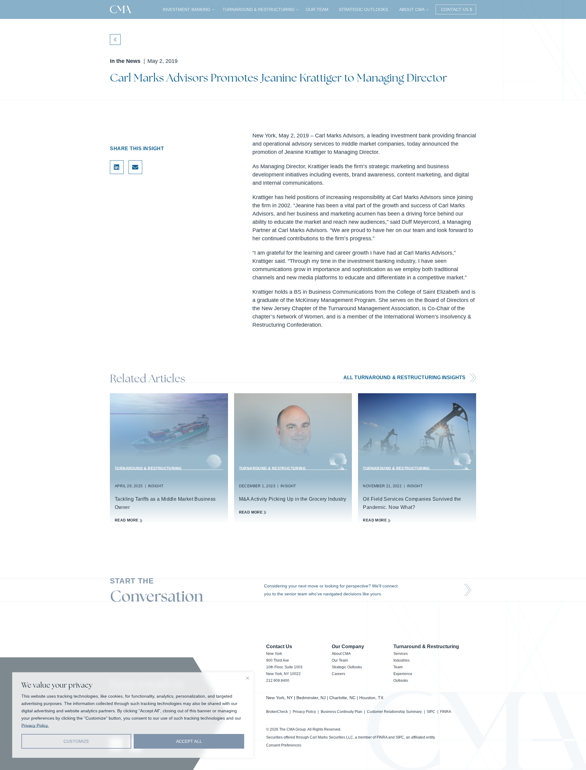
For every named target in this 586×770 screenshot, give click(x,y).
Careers (338, 674)
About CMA (411, 9)
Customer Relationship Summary (394, 712)
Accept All (189, 741)
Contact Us (453, 9)
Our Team (317, 9)
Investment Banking (185, 9)
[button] (117, 167)
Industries (401, 660)
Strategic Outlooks (363, 9)
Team (398, 667)
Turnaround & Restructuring (257, 9)
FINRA (445, 712)
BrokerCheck (277, 712)
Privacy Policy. (35, 725)
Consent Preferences (283, 745)
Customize (76, 741)
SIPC (431, 712)
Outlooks (400, 680)
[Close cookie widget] (247, 678)
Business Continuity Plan (341, 712)
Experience (402, 674)
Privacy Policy (304, 712)
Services (400, 654)
